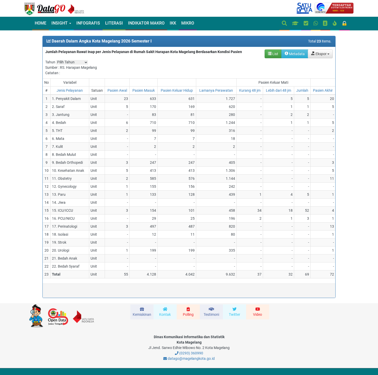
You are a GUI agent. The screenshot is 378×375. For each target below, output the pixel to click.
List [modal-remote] (275, 54)
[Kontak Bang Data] (316, 23)
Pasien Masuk (143, 90)
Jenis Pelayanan (70, 90)
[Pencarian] (284, 23)
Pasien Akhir (323, 90)
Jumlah (302, 90)
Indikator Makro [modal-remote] (146, 23)
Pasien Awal (117, 90)
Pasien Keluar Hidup (177, 90)
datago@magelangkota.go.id (191, 358)
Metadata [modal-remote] (296, 54)
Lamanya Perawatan (216, 90)
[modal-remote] (142, 311)
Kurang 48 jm (249, 90)
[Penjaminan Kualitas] (306, 23)
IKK (173, 23)
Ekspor (321, 54)
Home (40, 23)
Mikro (187, 23)
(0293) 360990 (190, 353)
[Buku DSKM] (325, 23)
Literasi (114, 23)
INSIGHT (60, 23)
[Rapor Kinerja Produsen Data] (295, 23)
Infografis (88, 23)
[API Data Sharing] (334, 23)
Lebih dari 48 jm (278, 90)
